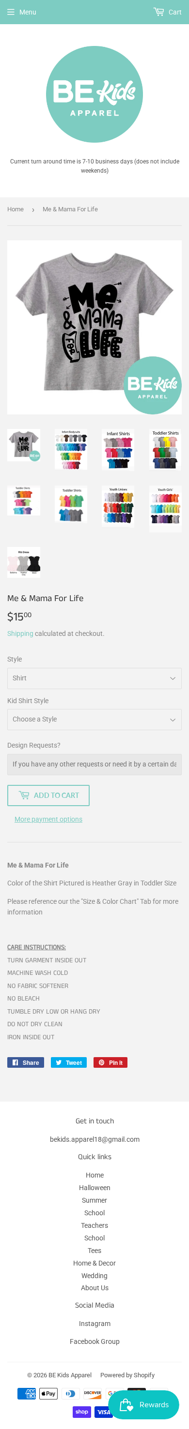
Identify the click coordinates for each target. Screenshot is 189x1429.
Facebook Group (95, 1341)
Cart (174, 12)
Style (14, 659)
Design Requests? (34, 745)
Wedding (94, 1276)
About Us (95, 1288)
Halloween (94, 1188)
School (94, 1213)
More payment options (48, 819)
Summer (94, 1200)
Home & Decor (94, 1263)
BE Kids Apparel (70, 1375)
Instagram (94, 1323)
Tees (94, 1250)
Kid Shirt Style (27, 701)
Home (15, 209)
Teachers (94, 1225)
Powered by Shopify (127, 1375)
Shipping (20, 633)
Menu (27, 12)
